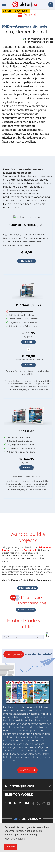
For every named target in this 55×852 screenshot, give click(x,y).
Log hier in (39, 204)
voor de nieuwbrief (29, 654)
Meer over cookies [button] (15, 838)
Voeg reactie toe (26, 610)
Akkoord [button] (10, 846)
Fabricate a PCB (28, 588)
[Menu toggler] (4, 4)
